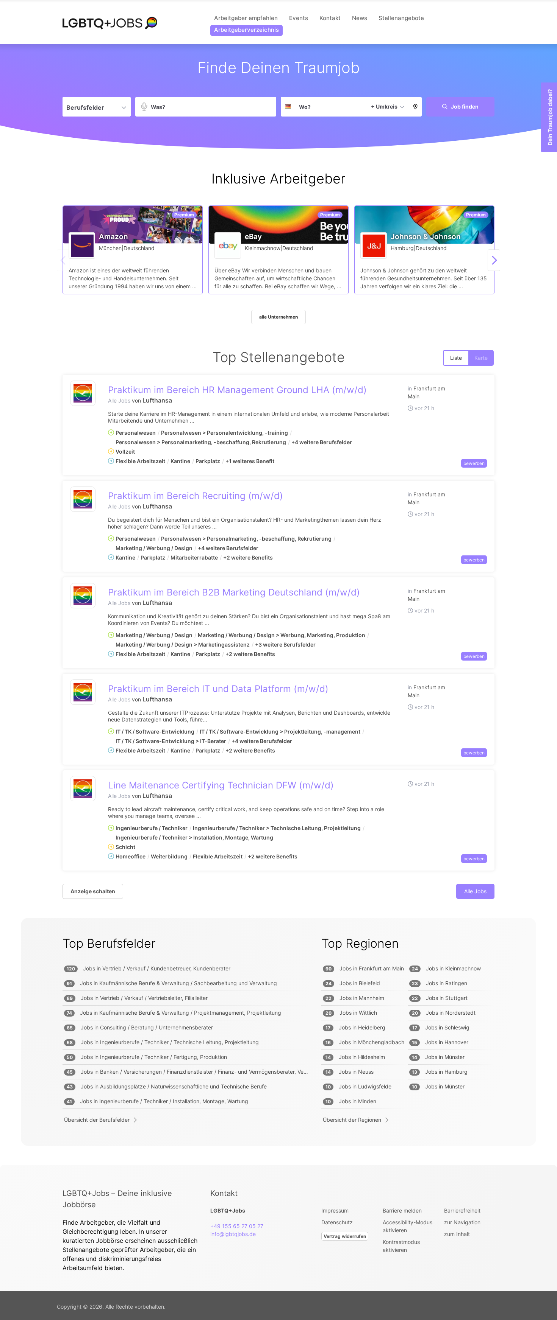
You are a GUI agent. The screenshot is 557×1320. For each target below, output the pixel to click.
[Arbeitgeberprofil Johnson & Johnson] (374, 246)
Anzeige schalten (92, 891)
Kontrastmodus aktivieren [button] (401, 1246)
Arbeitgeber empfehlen (246, 18)
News (359, 18)
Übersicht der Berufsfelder (97, 1119)
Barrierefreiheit (462, 1210)
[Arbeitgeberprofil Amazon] (82, 246)
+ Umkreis (384, 106)
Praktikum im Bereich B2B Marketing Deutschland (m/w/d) (234, 592)
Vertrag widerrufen (345, 1236)
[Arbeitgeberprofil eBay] (228, 246)
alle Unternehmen (278, 317)
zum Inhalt (457, 1234)
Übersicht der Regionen (352, 1119)
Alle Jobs (119, 400)
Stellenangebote (401, 18)
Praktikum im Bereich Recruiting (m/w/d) (195, 495)
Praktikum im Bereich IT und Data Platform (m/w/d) (218, 688)
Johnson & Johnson (426, 236)
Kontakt (330, 18)
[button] (415, 107)
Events (298, 18)
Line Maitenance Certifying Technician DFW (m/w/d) (221, 785)
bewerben (474, 463)
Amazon (113, 236)
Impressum (335, 1210)
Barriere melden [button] (402, 1210)
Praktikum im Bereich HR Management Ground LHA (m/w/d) (237, 389)
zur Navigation (462, 1222)
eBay (253, 236)
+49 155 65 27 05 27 (236, 1226)
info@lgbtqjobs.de (233, 1234)
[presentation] (494, 260)
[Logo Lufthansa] (82, 393)
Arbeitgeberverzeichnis (246, 29)
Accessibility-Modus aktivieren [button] (407, 1226)
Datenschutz (337, 1222)
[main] (278, 604)
